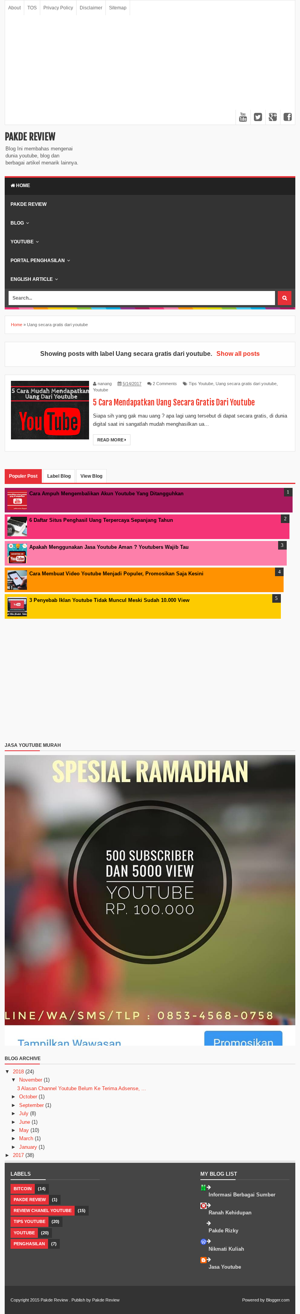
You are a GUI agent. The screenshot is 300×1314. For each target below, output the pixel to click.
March (27, 1138)
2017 (19, 1155)
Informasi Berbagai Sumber (242, 1195)
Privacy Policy (58, 8)
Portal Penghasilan (38, 260)
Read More (111, 439)
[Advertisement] (150, 70)
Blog (17, 223)
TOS (32, 8)
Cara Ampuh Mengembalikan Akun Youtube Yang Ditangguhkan (106, 493)
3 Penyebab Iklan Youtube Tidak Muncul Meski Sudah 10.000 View (109, 600)
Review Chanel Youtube (42, 1210)
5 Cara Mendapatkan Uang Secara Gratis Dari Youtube (174, 402)
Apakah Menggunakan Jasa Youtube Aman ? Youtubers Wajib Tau (109, 547)
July (24, 1113)
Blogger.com (277, 1300)
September (32, 1105)
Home (22, 185)
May (24, 1130)
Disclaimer (91, 8)
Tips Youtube (201, 383)
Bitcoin (23, 1188)
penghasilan (29, 1243)
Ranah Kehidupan (230, 1213)
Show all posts (237, 353)
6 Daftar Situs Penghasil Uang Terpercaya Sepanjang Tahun (101, 520)
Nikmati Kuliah (226, 1249)
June (25, 1122)
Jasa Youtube (225, 1267)
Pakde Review (30, 137)
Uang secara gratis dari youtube (246, 383)
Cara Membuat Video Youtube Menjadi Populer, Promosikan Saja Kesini (116, 574)
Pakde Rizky (223, 1231)
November (31, 1080)
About (14, 8)
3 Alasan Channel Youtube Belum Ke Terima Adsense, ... (81, 1088)
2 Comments (165, 383)
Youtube (22, 242)
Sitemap (118, 8)
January (29, 1147)
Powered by (253, 1300)
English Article (32, 279)
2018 (19, 1072)
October (29, 1097)
